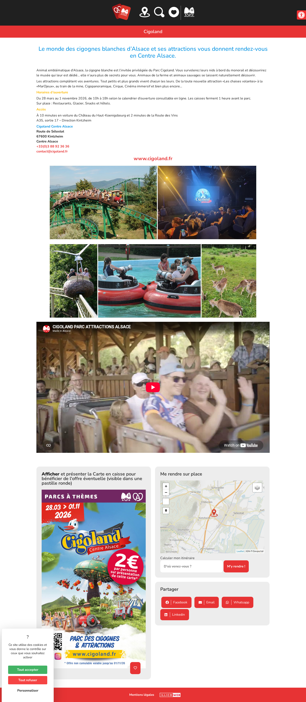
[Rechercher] (159, 12)
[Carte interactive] (144, 12)
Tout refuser (27, 680)
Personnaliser (27, 690)
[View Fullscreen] (166, 501)
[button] (301, 15)
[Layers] (257, 487)
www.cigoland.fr (153, 158)
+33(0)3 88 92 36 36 (52, 146)
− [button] (166, 492)
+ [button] (166, 486)
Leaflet (240, 551)
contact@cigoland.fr (52, 151)
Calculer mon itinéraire (177, 558)
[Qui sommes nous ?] (189, 12)
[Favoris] (174, 12)
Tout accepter (27, 669)
